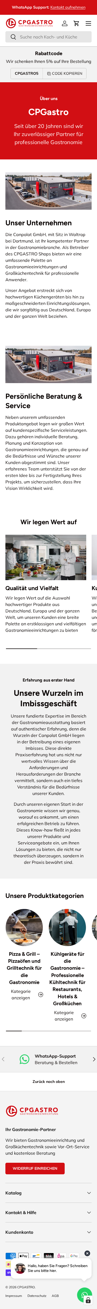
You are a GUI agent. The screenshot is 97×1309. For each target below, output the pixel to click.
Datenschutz (36, 1296)
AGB (55, 1296)
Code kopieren (67, 73)
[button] (76, 23)
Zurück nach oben (49, 1081)
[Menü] (88, 23)
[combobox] (48, 36)
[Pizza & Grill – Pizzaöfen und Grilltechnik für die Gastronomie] (24, 927)
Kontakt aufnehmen (67, 7)
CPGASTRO (26, 1287)
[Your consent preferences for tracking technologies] (88, 1300)
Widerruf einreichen (35, 1168)
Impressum (13, 1296)
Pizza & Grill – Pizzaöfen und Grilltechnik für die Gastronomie (24, 968)
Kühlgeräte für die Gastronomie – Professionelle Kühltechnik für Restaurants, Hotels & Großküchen (67, 979)
